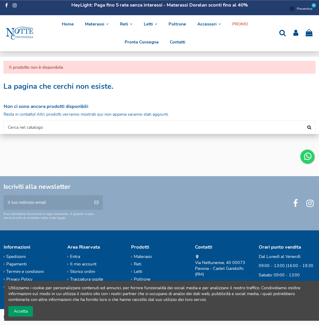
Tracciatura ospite (86, 279)
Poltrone (142, 279)
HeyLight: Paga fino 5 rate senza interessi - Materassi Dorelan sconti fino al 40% (159, 5)
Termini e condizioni (25, 271)
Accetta (21, 311)
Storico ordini (82, 271)
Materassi (143, 256)
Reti (137, 264)
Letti (138, 271)
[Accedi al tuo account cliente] (295, 33)
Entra (75, 256)
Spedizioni (16, 256)
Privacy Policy (19, 279)
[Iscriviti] (96, 202)
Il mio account (83, 264)
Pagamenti (16, 264)
